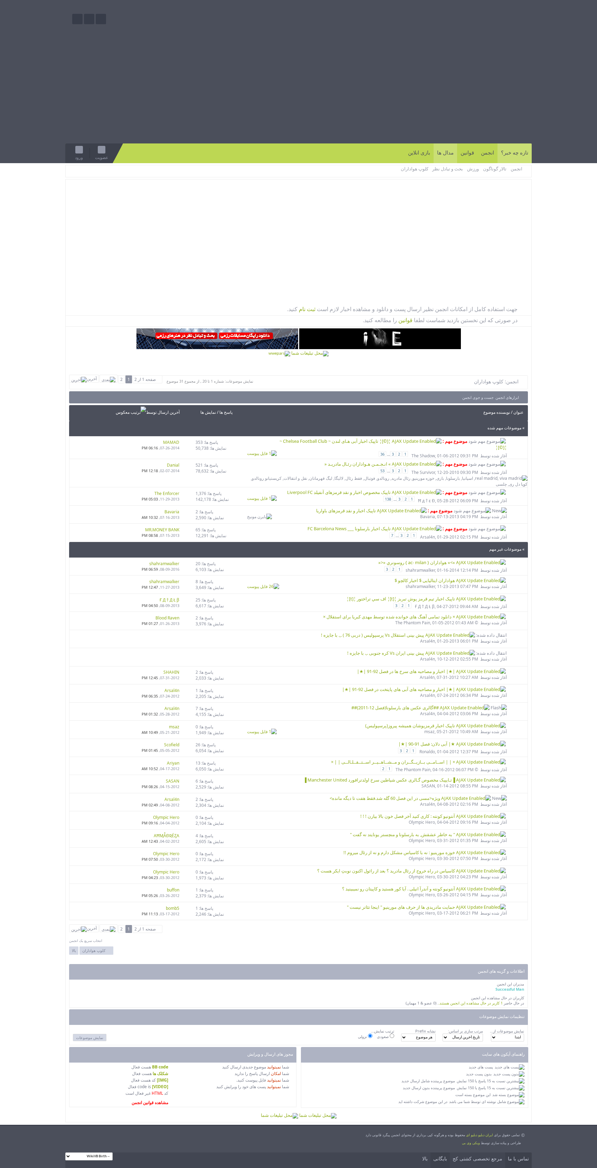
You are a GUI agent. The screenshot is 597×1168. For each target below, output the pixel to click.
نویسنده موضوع (496, 412)
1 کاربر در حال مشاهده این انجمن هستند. (470, 1003)
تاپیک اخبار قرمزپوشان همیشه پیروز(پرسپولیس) (410, 725)
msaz (429, 732)
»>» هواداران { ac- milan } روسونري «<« (417, 562)
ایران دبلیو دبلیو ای (479, 1134)
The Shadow (423, 456)
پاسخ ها (226, 412)
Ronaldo (427, 752)
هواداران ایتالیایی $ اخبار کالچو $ (425, 580)
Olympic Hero (422, 822)
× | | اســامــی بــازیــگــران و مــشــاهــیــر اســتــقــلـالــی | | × (393, 762)
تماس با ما (518, 1158)
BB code (160, 1067)
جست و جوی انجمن (478, 397)
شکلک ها (160, 1073)
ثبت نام (306, 309)
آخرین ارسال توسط (163, 412)
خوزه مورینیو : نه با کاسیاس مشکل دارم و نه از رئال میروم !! (399, 852)
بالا (74, 950)
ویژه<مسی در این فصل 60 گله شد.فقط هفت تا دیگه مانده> (385, 798)
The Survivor (423, 472)
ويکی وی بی (471, 1142)
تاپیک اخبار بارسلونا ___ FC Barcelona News (349, 528)
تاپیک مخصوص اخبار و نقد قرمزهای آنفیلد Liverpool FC (339, 492)
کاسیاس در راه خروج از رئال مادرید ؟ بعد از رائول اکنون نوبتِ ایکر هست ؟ (386, 871)
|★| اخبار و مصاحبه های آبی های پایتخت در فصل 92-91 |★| (399, 689)
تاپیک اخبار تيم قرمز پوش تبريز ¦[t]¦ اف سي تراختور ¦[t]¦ (401, 599)
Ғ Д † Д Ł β (425, 606)
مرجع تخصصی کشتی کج (477, 1158)
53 (382, 470)
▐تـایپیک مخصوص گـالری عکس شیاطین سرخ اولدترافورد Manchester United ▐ (379, 780)
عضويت (101, 157)
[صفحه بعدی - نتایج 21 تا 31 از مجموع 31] (108, 379)
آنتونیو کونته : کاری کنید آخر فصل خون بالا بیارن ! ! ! (408, 816)
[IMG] (162, 1080)
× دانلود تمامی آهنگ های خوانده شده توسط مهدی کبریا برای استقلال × (389, 617)
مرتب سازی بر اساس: (465, 1031)
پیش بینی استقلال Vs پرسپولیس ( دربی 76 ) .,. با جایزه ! (373, 635)
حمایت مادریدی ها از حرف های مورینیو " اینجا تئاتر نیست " (401, 907)
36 (382, 454)
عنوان (518, 412)
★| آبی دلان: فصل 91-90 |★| (427, 744)
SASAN (428, 786)
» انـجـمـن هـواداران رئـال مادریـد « (358, 464)
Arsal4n (427, 537)
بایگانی (440, 1158)
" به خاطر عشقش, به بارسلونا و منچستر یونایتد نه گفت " (403, 834)
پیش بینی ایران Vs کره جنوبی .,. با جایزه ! (386, 653)
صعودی (383, 1036)
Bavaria (427, 517)
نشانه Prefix (425, 1031)
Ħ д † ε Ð (426, 501)
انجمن (487, 153)
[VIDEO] (160, 1087)
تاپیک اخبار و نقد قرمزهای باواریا (346, 510)
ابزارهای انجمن (507, 397)
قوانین (467, 153)
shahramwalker (420, 570)
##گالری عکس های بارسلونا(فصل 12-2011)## (395, 707)
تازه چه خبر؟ (514, 153)
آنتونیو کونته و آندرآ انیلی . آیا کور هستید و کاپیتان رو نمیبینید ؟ (399, 889)
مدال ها (445, 153)
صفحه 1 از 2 (145, 379)
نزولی (363, 1036)
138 (388, 499)
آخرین (92, 379)
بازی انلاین (419, 153)
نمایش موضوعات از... (507, 1031)
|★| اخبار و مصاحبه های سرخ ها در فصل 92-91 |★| (406, 671)
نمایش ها (208, 412)
